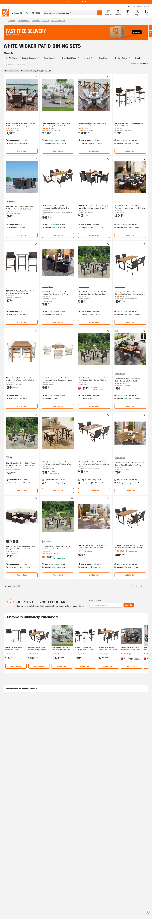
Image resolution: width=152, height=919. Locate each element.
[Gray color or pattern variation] (10, 541)
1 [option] (128, 586)
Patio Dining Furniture (40, 20)
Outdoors (11, 20)
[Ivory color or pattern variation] (7, 541)
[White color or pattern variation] (7, 457)
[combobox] (70, 13)
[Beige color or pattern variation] (47, 541)
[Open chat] (150, 31)
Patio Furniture (23, 20)
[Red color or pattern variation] (14, 541)
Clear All (48, 71)
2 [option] (132, 586)
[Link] (21, 114)
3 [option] (136, 586)
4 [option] (141, 586)
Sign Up (128, 605)
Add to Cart (22, 151)
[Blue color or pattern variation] (10, 457)
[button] (139, 63)
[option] (146, 586)
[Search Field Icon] (99, 12)
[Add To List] (36, 76)
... (5, 21)
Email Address (95, 600)
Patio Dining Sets (58, 20)
